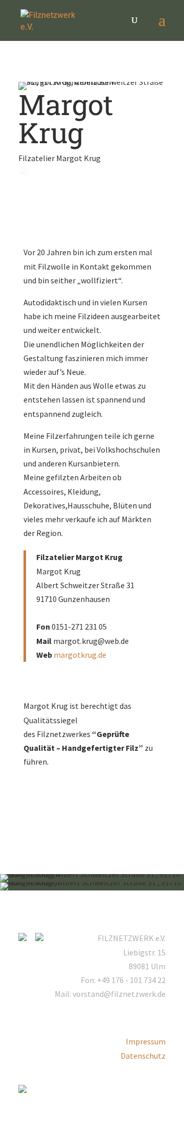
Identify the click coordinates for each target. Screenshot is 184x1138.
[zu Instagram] (26, 938)
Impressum (146, 1041)
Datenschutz (143, 1056)
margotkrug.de (80, 655)
